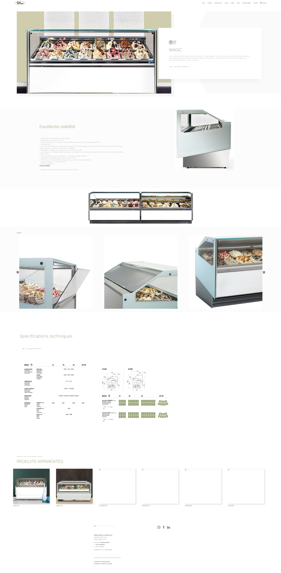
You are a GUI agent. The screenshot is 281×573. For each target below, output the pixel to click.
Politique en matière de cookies (103, 563)
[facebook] (164, 527)
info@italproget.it (105, 542)
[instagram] (159, 527)
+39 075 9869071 (100, 544)
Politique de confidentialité (102, 561)
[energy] (160, 469)
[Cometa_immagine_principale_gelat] (117, 469)
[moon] (246, 469)
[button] (18, 272)
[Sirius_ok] (74, 469)
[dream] (203, 469)
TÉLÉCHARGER (44, 166)
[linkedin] (168, 527)
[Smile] (31, 469)
